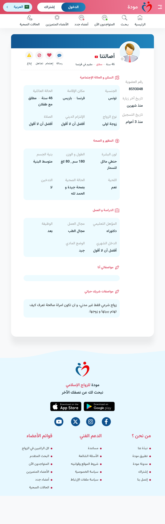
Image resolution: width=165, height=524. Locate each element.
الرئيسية (140, 24)
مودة (133, 7)
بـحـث (125, 24)
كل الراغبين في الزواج (35, 448)
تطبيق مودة (140, 456)
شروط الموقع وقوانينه (84, 464)
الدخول (73, 7)
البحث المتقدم (39, 456)
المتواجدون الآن (104, 24)
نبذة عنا (143, 448)
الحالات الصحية (30, 24)
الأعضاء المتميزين (57, 24)
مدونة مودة (140, 464)
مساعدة (93, 448)
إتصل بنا (142, 479)
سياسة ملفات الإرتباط (84, 479)
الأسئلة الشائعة (88, 456)
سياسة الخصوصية (86, 471)
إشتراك (49, 7)
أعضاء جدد (81, 24)
